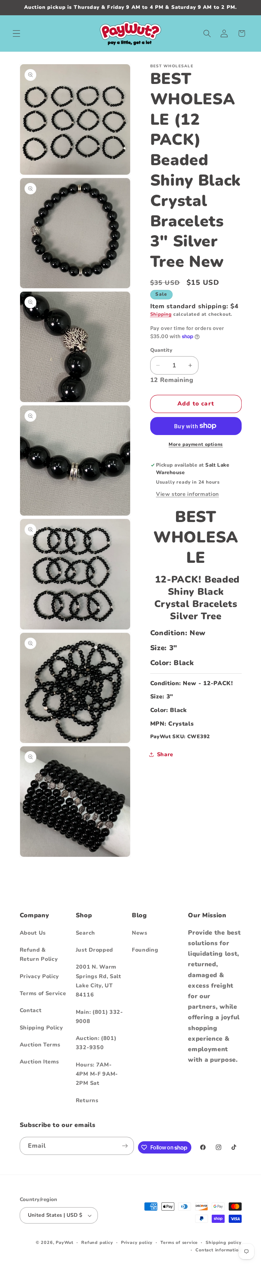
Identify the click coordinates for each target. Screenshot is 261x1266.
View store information (187, 494)
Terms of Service (43, 993)
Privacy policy (137, 1242)
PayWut (64, 1242)
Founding (145, 950)
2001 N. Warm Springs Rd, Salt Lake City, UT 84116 (98, 981)
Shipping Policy (41, 1027)
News (139, 933)
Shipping (161, 314)
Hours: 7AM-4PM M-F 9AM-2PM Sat (97, 1074)
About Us (33, 933)
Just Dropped (94, 950)
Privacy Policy (39, 976)
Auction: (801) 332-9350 (96, 1043)
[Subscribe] (125, 1146)
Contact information (218, 1250)
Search (85, 933)
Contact (31, 1010)
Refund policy (97, 1242)
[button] (16, 33)
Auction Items (39, 1061)
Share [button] (165, 754)
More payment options (196, 444)
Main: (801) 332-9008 (99, 1016)
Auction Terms (40, 1044)
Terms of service (179, 1242)
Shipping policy (223, 1242)
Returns (87, 1100)
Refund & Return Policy (39, 954)
